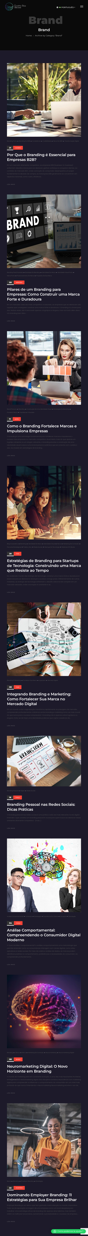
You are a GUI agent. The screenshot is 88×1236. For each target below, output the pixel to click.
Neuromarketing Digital (66, 1052)
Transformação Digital (72, 141)
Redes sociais (38, 547)
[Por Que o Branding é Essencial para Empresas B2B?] (44, 100)
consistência (36, 141)
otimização (72, 916)
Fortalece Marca (12, 412)
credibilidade (47, 141)
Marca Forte (11, 275)
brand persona (12, 409)
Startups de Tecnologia (52, 547)
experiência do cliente (50, 916)
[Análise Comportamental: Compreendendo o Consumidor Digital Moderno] (44, 875)
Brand (9, 1181)
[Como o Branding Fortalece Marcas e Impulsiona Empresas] (44, 368)
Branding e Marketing (14, 680)
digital (22, 790)
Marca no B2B (57, 141)
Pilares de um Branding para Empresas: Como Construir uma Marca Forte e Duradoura (43, 294)
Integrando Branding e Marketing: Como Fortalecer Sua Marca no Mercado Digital (39, 699)
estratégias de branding (61, 409)
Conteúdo (28, 916)
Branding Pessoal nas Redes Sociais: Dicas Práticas (41, 807)
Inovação (63, 916)
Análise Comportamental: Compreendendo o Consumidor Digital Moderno (43, 935)
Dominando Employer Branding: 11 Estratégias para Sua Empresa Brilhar (42, 1197)
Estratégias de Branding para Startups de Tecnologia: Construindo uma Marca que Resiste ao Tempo (44, 565)
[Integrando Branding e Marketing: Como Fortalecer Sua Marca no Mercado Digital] (44, 639)
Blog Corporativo (12, 544)
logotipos (42, 680)
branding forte (12, 141)
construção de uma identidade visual (39, 409)
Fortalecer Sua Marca (30, 680)
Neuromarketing (51, 1052)
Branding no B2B (24, 141)
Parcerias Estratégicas (14, 547)
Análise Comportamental (15, 916)
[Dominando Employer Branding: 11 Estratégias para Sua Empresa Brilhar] (44, 1140)
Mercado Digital (53, 680)
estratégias (37, 916)
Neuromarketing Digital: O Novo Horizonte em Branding (37, 1069)
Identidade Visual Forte (65, 272)
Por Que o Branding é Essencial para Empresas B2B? (41, 157)
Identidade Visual (49, 544)
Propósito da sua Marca (44, 275)
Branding (22, 409)
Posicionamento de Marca (25, 275)
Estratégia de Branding (32, 272)
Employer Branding (27, 1181)
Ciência (17, 1052)
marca (59, 544)
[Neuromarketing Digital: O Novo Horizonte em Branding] (44, 1011)
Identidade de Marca (48, 272)
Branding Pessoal (12, 790)
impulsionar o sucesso (27, 412)
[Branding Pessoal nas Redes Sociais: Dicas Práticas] (44, 761)
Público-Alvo (27, 547)
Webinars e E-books (68, 547)
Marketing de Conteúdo (71, 544)
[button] (68, 1231)
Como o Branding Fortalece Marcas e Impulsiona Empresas (42, 428)
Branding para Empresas (15, 272)
